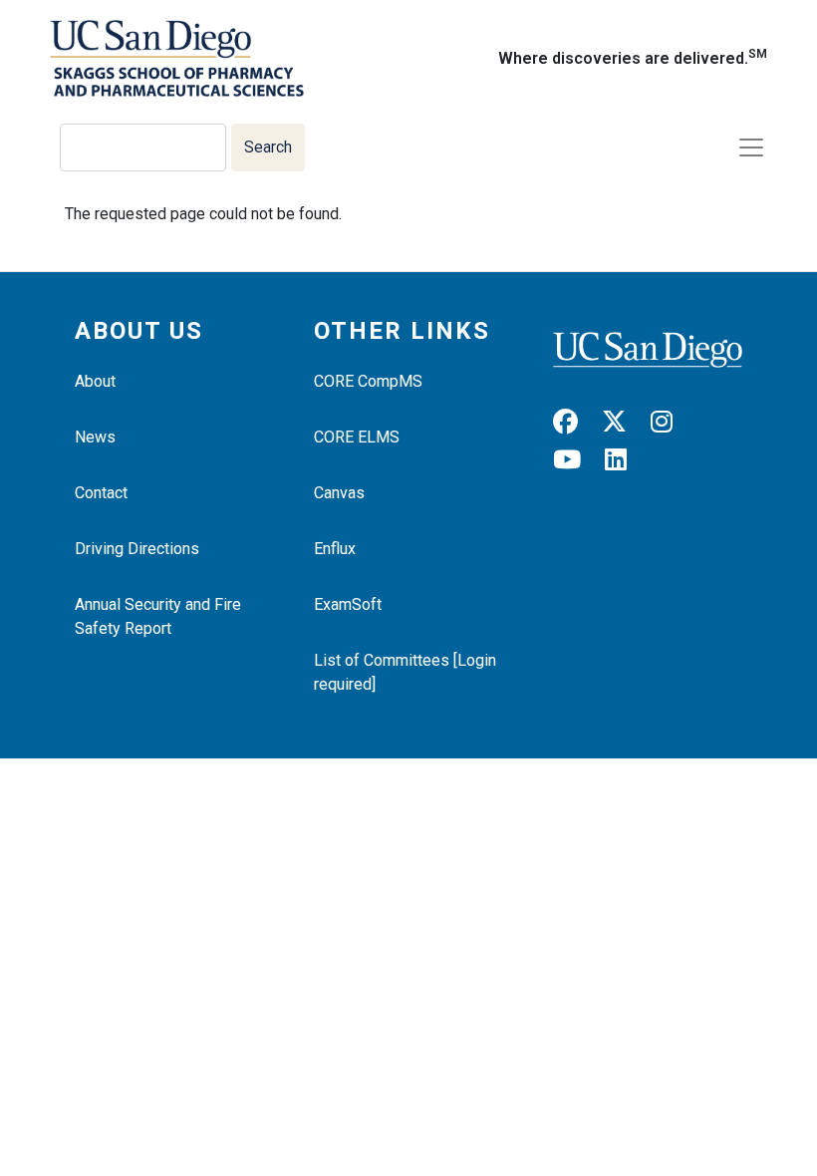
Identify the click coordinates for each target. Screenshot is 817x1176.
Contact (101, 492)
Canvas (339, 492)
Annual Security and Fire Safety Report (158, 616)
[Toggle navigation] (751, 147)
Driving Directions (137, 548)
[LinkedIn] (626, 459)
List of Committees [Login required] (405, 672)
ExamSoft (348, 604)
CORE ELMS (357, 437)
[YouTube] (577, 459)
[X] (624, 422)
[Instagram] (671, 422)
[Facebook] (575, 422)
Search (268, 147)
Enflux (335, 548)
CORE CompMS (368, 381)
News (95, 437)
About (95, 381)
